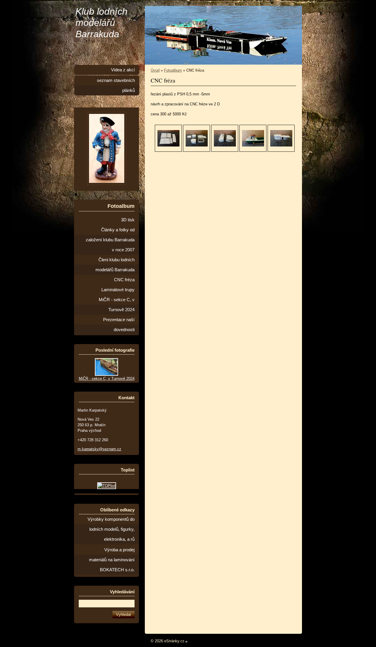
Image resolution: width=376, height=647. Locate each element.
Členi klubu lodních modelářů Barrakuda (115, 264)
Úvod (155, 70)
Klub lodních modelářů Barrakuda (101, 22)
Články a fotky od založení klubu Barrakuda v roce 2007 (110, 240)
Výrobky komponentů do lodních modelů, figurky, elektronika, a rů (111, 529)
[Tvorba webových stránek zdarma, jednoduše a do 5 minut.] (186, 641)
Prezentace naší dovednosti (119, 324)
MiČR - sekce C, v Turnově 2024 (117, 304)
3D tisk (128, 220)
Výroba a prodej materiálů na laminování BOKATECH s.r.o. (112, 559)
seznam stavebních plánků (116, 85)
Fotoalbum (173, 70)
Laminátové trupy (118, 289)
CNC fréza (124, 279)
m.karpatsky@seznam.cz (99, 449)
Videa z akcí (123, 70)
